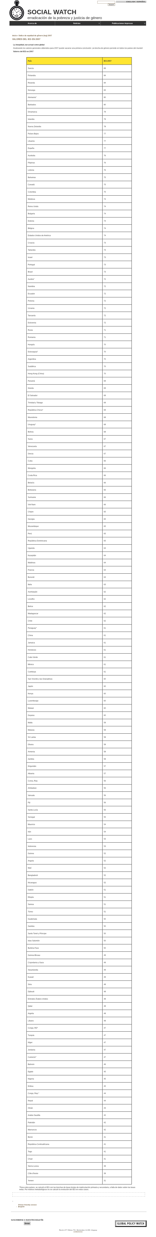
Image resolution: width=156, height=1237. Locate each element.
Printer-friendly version (27, 1205)
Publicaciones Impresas (122, 23)
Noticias (76, 23)
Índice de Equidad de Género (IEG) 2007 (35, 36)
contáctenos (78, 1232)
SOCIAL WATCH (51, 12)
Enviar (27, 1223)
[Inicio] (17, 20)
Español (141, 2)
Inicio (14, 36)
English (130, 2)
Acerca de (32, 23)
